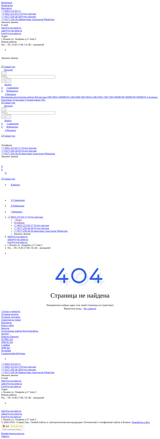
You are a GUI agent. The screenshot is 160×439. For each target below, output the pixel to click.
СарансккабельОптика (13, 353)
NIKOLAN (7, 342)
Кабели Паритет (10, 336)
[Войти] (2, 163)
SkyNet (5, 333)
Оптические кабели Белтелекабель (19, 331)
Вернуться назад (72, 308)
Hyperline (6, 350)
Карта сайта (7, 325)
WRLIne (5, 347)
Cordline (5, 345)
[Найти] (8, 80)
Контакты (6, 322)
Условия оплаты (9, 314)
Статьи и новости (10, 311)
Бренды (5, 328)
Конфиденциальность (12, 433)
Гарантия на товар (11, 319)
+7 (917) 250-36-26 (18, 16)
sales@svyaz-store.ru (11, 30)
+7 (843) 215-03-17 (11, 11)
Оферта (5, 436)
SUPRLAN (7, 339)
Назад (18, 219)
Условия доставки (10, 317)
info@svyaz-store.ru (11, 27)
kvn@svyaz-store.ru (11, 33)
